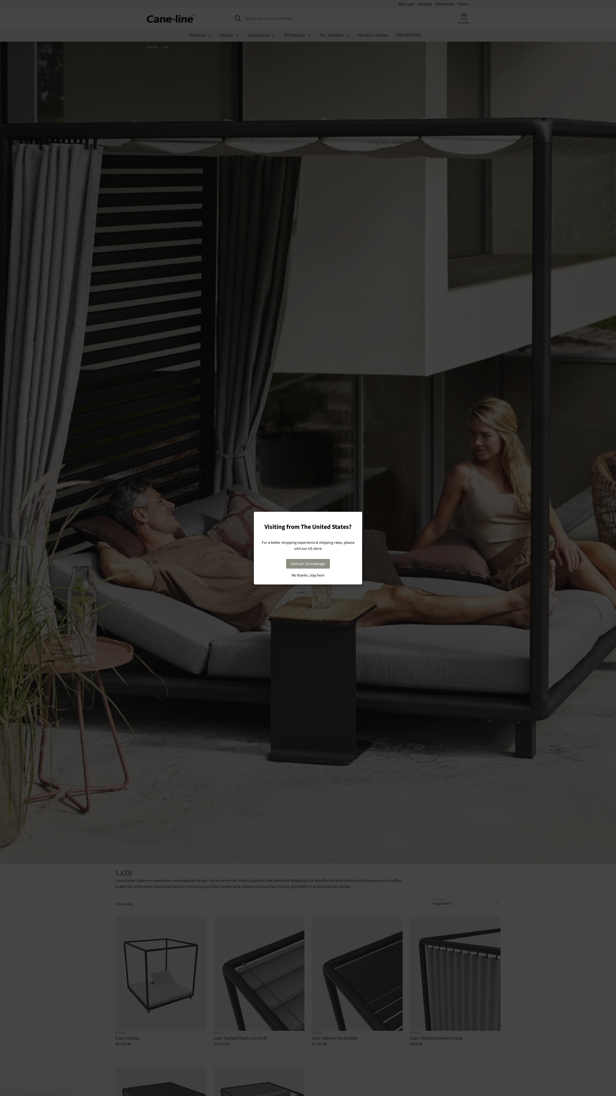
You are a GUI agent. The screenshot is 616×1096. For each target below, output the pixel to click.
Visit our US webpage (308, 563)
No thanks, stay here (308, 575)
